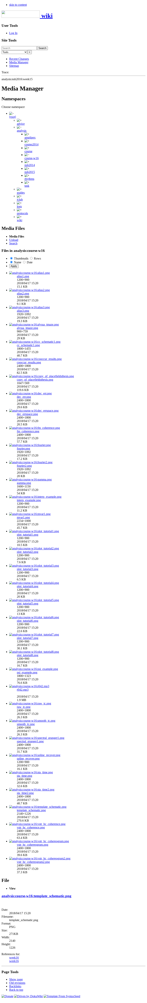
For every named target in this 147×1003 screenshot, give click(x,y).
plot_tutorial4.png (27, 586)
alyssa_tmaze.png (27, 328)
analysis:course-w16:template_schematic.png (36, 896)
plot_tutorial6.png (27, 620)
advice (21, 123)
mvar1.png (23, 517)
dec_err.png (24, 396)
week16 (14, 957)
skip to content (18, 4)
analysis (21, 130)
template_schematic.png (31, 810)
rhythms (29, 178)
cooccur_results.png (29, 362)
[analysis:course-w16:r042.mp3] (29, 686)
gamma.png (24, 483)
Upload (13, 240)
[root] (12, 116)
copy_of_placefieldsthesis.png (35, 379)
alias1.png (23, 276)
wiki (19, 220)
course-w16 (31, 158)
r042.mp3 (23, 689)
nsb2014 (29, 165)
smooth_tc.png (26, 724)
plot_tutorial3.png (27, 569)
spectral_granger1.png (30, 741)
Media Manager (18, 62)
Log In (13, 33)
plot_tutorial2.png (27, 551)
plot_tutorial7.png (27, 638)
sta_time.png (24, 775)
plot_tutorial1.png (27, 534)
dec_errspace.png (27, 414)
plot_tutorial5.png (27, 603)
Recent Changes (19, 58)
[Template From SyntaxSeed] (62, 996)
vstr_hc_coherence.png (31, 827)
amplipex (30, 137)
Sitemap (14, 65)
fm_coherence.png (28, 431)
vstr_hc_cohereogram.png (32, 844)
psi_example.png (27, 672)
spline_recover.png (28, 758)
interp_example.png (29, 500)
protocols (22, 213)
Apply (14, 266)
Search (42, 48)
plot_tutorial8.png (27, 655)
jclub (20, 199)
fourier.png (23, 448)
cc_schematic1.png (28, 345)
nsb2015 (29, 172)
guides (21, 192)
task (26, 185)
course (28, 151)
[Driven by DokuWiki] (28, 996)
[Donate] (7, 996)
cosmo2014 (31, 144)
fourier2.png (24, 465)
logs (19, 206)
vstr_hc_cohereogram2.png (33, 861)
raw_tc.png (23, 706)
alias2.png (23, 293)
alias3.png (23, 310)
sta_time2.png (25, 793)
